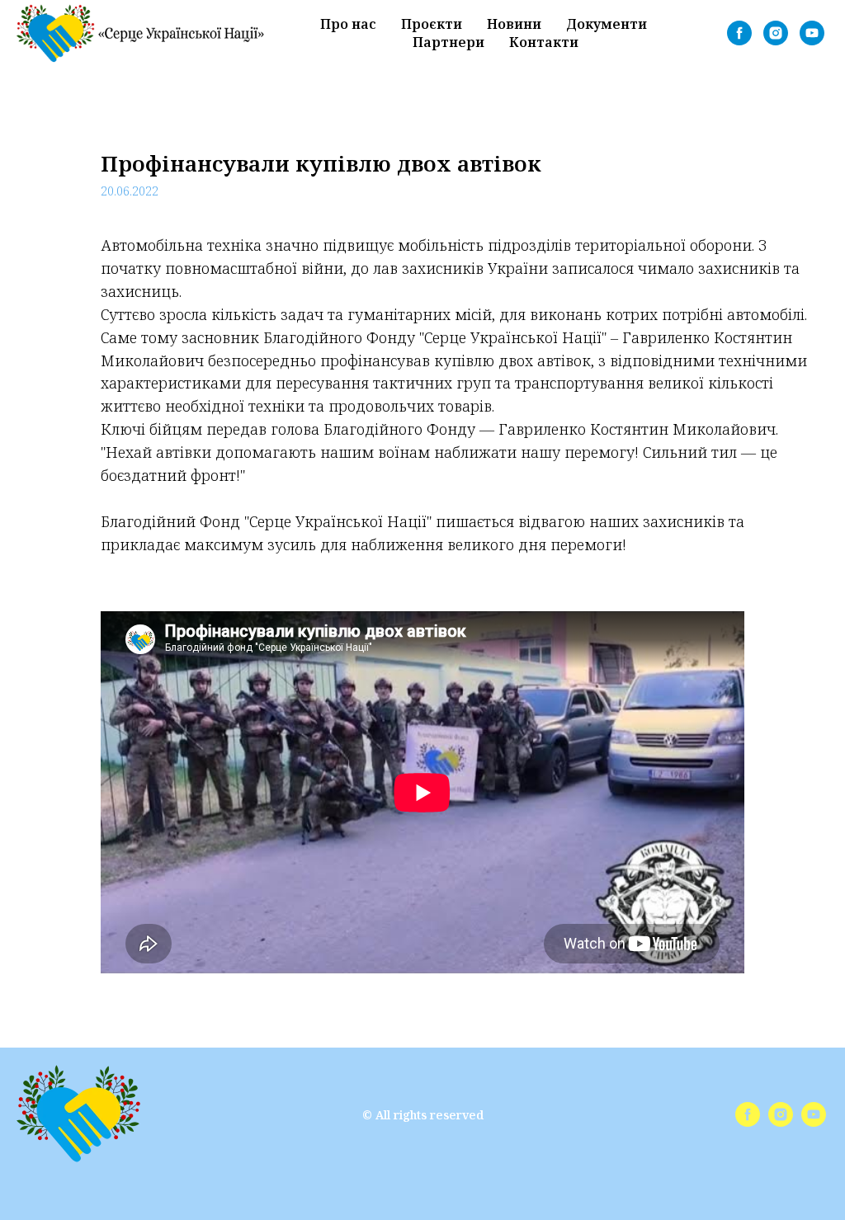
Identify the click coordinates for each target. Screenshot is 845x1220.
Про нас (348, 24)
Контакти (543, 42)
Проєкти (431, 24)
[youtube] (812, 33)
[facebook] (739, 33)
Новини (514, 24)
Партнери (448, 42)
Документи (606, 24)
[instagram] (775, 33)
